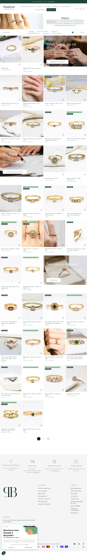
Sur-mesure (55, 6)
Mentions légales (75, 506)
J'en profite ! (51, 1)
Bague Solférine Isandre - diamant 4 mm (10, 139)
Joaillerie (47, 6)
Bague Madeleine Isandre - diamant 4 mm (32, 139)
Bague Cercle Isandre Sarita (74, 103)
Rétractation (74, 513)
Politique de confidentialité (75, 509)
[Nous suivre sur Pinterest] (83, 544)
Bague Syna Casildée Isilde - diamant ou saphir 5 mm (8, 430)
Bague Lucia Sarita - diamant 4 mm (10, 213)
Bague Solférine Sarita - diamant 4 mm (54, 249)
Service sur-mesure (44, 499)
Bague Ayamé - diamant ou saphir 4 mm (32, 394)
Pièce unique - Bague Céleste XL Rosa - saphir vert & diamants (75, 358)
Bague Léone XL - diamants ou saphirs (31, 249)
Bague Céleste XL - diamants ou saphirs (53, 394)
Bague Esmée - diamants (73, 393)
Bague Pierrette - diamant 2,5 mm (10, 103)
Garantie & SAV (42, 496)
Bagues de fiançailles (27, 6)
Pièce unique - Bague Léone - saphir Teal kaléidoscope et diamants (54, 322)
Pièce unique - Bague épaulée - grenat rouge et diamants (9, 322)
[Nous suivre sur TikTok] (83, 547)
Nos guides (74, 493)
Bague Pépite (4, 68)
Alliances (39, 6)
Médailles (46, 33)
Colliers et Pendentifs (33, 33)
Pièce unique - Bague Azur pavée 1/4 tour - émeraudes (10, 394)
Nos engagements (76, 488)
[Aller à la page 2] (48, 438)
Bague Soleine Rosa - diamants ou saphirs (76, 322)
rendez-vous (55, 470)
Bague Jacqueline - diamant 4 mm (54, 103)
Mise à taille (41, 493)
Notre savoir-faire (76, 491)
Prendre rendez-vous (44, 488)
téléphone (36, 472)
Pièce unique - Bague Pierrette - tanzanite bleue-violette (53, 139)
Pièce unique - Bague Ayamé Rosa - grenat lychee (10, 287)
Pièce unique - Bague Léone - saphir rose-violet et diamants (76, 249)
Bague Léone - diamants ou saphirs (10, 248)
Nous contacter (42, 491)
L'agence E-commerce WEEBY (51, 544)
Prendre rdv (51, 9)
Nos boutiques (40, 9)
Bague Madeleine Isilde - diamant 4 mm (32, 322)
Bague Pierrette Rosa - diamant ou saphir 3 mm (32, 287)
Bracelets (55, 31)
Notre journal (75, 499)
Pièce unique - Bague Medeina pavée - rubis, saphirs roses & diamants (9, 359)
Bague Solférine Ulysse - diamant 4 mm (32, 69)
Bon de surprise (42, 501)
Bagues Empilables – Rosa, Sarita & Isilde (54, 358)
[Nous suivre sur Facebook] (74, 544)
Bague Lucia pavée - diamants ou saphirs (32, 214)
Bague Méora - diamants (51, 178)
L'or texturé (74, 496)
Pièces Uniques (56, 33)
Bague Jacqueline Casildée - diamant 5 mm (74, 179)
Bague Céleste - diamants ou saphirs (76, 138)
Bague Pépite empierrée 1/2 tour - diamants (32, 104)
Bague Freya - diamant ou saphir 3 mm (32, 358)
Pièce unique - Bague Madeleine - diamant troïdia (53, 214)
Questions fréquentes (44, 504)
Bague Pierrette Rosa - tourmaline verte (32, 430)
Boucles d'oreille (42, 31)
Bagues (31, 31)
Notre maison (65, 6)
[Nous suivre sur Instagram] (79, 544)
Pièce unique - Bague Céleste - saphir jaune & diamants (74, 214)
